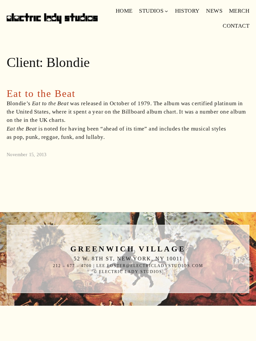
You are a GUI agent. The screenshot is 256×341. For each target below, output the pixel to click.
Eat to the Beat (41, 93)
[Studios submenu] (166, 11)
